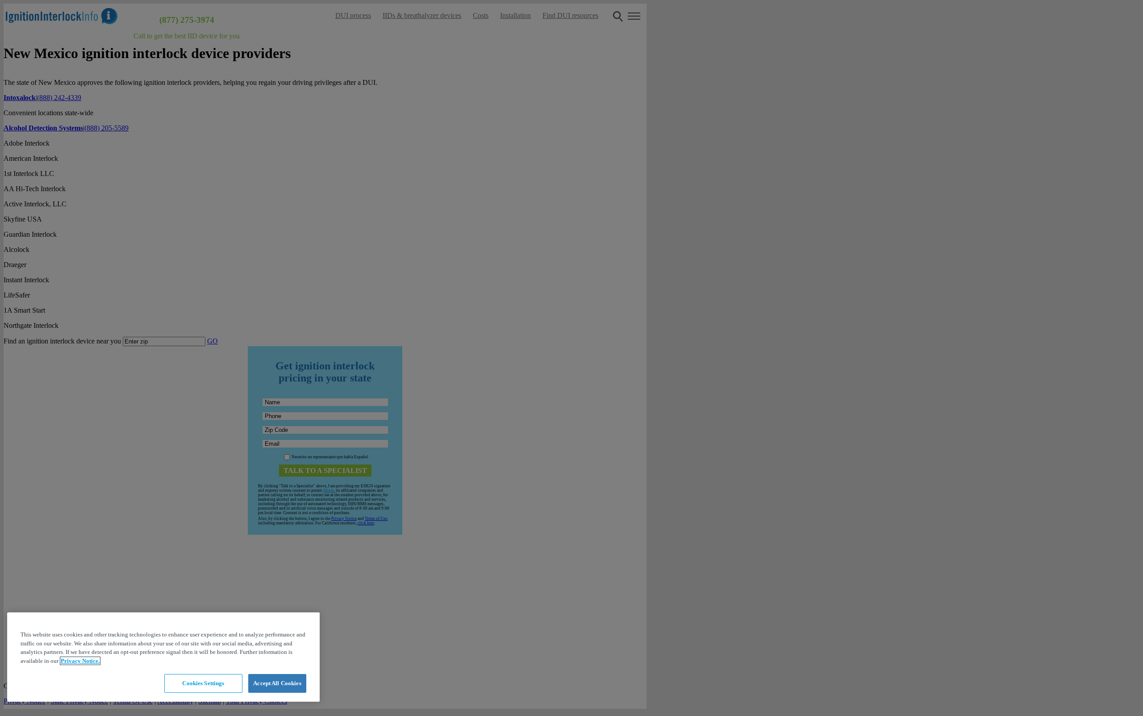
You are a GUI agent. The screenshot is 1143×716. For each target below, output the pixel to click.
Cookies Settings (203, 683)
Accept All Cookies (277, 683)
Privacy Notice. (80, 660)
